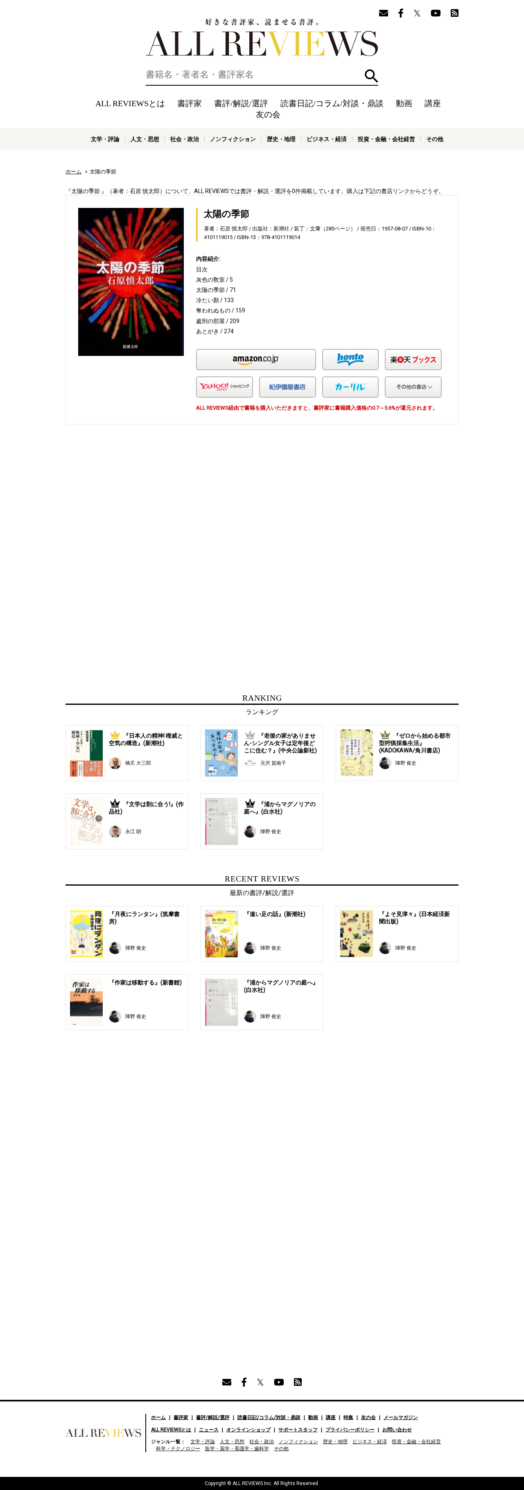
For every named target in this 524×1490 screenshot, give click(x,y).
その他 (434, 139)
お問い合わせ (397, 1430)
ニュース (209, 1430)
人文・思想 (145, 139)
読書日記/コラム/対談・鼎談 (332, 103)
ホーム (73, 172)
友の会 (268, 114)
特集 (348, 1417)
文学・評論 (105, 139)
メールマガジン (401, 1417)
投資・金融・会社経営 (386, 139)
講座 (433, 103)
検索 (371, 76)
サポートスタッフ (298, 1430)
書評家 (189, 103)
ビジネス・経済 (327, 139)
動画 (404, 103)
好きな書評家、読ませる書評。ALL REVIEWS (262, 37)
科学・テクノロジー (178, 1448)
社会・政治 (184, 139)
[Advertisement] (183, 506)
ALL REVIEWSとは (130, 103)
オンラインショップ (248, 1430)
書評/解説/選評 (241, 103)
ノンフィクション (233, 139)
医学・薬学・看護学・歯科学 (237, 1448)
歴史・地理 (281, 139)
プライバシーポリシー (350, 1430)
